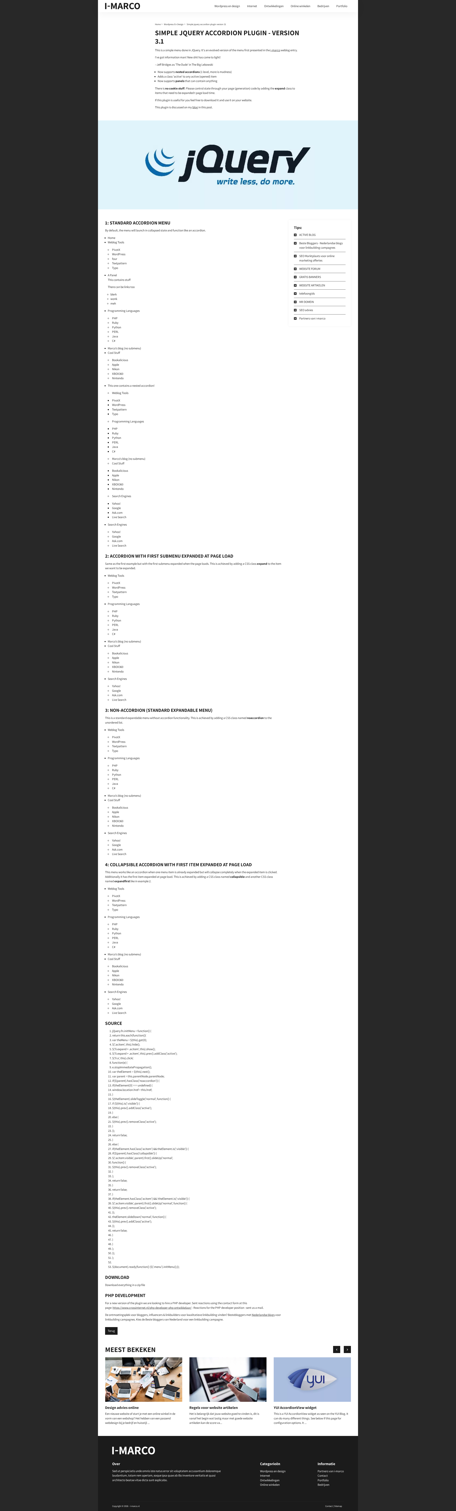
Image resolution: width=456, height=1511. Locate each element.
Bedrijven (323, 6)
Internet (252, 6)
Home (158, 24)
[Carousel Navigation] (342, 1349)
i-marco (275, 50)
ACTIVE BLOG (307, 235)
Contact (323, 1476)
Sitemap (338, 1506)
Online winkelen (300, 6)
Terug (111, 1331)
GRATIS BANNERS (310, 277)
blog (195, 107)
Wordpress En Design (173, 24)
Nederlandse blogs (263, 1315)
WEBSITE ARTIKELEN (312, 285)
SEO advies (306, 310)
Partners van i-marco (312, 318)
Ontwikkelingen (274, 6)
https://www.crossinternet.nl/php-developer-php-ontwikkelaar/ (152, 1308)
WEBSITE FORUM (309, 269)
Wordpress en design (227, 6)
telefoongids (307, 293)
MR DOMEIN (306, 302)
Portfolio (341, 6)
